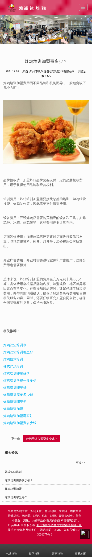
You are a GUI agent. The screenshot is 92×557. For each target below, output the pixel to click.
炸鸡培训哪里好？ (16, 497)
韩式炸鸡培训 (13, 366)
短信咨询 (34, 553)
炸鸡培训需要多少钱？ (19, 480)
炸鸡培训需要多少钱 (18, 394)
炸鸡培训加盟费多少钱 (19, 423)
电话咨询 (11, 553)
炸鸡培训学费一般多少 (19, 380)
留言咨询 (57, 553)
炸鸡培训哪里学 (14, 402)
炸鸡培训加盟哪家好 (18, 416)
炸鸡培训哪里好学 (16, 373)
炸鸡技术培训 (13, 359)
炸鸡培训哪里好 (14, 387)
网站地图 (45, 530)
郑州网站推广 (28, 530)
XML (57, 530)
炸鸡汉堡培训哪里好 (18, 352)
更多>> (80, 462)
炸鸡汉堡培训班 (14, 345)
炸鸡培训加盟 (13, 409)
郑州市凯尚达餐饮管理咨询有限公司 (59, 525)
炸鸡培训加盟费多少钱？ (41, 438)
